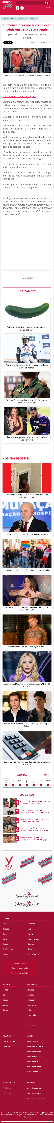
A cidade (6, 923)
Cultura (5, 1000)
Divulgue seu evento (19, 968)
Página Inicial (8, 18)
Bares (5, 934)
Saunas (31, 944)
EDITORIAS (32, 984)
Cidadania (6, 944)
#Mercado (31, 1015)
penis (30, 278)
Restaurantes (33, 939)
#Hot (33, 18)
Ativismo (6, 1005)
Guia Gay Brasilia (34, 1051)
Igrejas (30, 929)
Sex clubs (31, 949)
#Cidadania (31, 1000)
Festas (5, 990)
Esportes (31, 923)
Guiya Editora (32, 1041)
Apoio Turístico (34, 954)
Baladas (6, 929)
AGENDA (33, 775)
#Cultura (30, 995)
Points (30, 934)
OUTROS (31, 1082)
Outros (5, 1010)
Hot (4, 995)
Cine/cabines (8, 949)
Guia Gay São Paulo (35, 1046)
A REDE (30, 1036)
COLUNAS (7, 1036)
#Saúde (30, 1020)
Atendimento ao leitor (20, 973)
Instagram (7, 1093)
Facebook (7, 1088)
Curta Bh (6, 1046)
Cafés (5, 939)
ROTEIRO (6, 918)
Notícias (22, 18)
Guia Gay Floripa (34, 1066)
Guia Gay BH (32, 1061)
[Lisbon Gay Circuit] (27, 895)
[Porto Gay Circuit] (27, 904)
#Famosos (31, 1025)
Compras (6, 954)
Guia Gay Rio (32, 1071)
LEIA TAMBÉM (27, 291)
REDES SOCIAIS (9, 1082)
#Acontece (31, 1005)
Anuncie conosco (20, 963)
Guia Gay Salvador (34, 1056)
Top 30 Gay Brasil (10, 1041)
